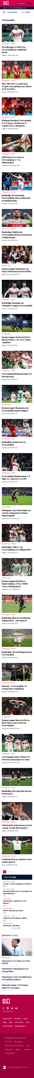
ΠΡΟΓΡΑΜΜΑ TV (20, 1026)
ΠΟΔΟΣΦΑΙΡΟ (7, 1019)
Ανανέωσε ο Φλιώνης (11, 926)
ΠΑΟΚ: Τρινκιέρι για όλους (13, 911)
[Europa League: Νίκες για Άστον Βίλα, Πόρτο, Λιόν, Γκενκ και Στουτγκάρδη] (17, 706)
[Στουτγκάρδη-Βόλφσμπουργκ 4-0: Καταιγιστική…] (17, 360)
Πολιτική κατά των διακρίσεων (14, 1045)
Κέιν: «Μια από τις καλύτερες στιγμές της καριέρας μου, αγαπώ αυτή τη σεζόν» (16, 86)
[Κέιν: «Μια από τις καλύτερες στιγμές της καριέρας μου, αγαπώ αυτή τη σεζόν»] (17, 70)
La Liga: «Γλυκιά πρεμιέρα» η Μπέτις (17, 884)
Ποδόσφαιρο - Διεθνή (8, 43)
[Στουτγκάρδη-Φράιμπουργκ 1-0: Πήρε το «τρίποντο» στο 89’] (17, 462)
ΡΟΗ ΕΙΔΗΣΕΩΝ (12, 12)
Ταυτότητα (8, 1042)
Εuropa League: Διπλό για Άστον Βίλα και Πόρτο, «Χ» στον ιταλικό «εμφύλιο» (16, 340)
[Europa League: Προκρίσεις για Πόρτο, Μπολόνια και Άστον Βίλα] (17, 255)
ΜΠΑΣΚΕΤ (17, 1019)
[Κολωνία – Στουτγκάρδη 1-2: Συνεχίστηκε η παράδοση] (17, 672)
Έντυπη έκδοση (9, 1053)
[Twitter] (12, 1008)
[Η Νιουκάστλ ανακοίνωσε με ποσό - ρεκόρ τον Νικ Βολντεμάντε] (17, 811)
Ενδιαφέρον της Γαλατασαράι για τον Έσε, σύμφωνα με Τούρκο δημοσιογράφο (16, 513)
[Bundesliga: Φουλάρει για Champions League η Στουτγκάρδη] (17, 289)
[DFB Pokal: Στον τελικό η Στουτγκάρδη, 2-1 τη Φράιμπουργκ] (17, 143)
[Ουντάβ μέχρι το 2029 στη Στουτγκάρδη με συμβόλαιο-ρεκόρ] (17, 33)
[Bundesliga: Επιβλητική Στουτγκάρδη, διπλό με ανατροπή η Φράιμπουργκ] (17, 218)
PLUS (27, 1022)
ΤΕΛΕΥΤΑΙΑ (10, 877)
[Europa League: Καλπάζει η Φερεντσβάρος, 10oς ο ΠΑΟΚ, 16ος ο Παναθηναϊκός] (17, 567)
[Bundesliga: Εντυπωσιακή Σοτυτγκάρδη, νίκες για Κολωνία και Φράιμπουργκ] (17, 181)
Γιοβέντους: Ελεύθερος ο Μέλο (15, 918)
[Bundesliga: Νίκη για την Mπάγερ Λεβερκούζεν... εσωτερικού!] (17, 604)
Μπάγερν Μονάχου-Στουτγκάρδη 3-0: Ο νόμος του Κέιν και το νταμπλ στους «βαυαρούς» (16, 123)
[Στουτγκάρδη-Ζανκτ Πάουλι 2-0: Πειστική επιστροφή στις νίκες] (17, 743)
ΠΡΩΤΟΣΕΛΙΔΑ (8, 1026)
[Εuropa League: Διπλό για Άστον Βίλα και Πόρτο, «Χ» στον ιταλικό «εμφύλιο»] (17, 323)
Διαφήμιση (27, 1049)
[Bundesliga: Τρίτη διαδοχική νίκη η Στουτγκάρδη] (17, 638)
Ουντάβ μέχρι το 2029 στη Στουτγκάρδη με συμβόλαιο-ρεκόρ (14, 50)
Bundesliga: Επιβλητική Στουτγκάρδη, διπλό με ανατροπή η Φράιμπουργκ (17, 235)
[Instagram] (8, 1008)
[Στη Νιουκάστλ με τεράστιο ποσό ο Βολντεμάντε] (17, 845)
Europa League (6, 265)
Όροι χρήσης (18, 1042)
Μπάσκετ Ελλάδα (8, 908)
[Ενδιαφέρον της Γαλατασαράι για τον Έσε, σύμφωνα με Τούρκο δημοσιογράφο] (17, 496)
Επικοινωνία (8, 1049)
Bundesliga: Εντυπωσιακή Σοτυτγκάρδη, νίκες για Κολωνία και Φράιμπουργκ (16, 198)
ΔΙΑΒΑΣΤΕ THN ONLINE (15, 8)
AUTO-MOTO (19, 1022)
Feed (28, 1045)
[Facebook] (3, 1008)
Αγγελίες (18, 1049)
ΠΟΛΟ (5, 1022)
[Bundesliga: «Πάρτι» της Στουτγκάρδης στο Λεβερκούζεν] (17, 533)
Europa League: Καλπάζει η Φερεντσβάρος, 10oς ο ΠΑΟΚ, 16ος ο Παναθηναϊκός (15, 584)
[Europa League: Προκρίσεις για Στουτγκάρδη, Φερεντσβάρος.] (17, 394)
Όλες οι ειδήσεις (16, 928)
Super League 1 (6, 507)
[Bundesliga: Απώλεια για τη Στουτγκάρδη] (17, 428)
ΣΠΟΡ (11, 1022)
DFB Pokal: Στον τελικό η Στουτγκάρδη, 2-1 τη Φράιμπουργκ (13, 160)
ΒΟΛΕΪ (26, 1019)
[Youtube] (16, 1008)
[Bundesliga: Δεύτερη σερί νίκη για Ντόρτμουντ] (17, 777)
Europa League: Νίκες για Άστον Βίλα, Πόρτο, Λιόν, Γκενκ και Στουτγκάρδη (16, 723)
